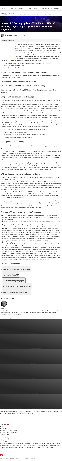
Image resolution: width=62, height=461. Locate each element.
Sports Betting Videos (7, 438)
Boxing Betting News (47, 8)
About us (4, 426)
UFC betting (18, 60)
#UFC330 (6, 65)
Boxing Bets (36, 8)
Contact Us (4, 441)
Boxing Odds (57, 8)
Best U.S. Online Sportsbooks (8, 13)
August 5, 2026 (28, 137)
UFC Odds (29, 8)
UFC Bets (11, 8)
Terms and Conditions (7, 436)
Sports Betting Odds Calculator (9, 432)
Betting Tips (33, 378)
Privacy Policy (5, 428)
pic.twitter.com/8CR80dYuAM (16, 65)
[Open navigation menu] (58, 3)
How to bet (33, 363)
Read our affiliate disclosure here (25, 413)
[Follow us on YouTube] (10, 424)
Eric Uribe (10, 35)
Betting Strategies (34, 333)
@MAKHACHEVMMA (19, 63)
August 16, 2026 (15, 68)
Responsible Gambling (7, 440)
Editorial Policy (5, 434)
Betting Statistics (34, 393)
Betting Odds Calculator (36, 348)
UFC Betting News (19, 8)
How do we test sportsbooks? (9, 430)
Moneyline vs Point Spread (36, 408)
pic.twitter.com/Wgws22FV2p (38, 134)
